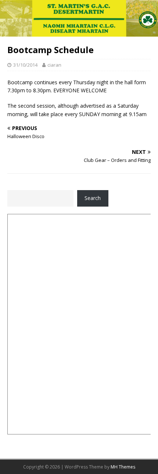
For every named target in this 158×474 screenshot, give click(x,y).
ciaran (54, 65)
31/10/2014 (25, 65)
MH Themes (123, 467)
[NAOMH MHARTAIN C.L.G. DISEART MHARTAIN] (79, 32)
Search (93, 198)
